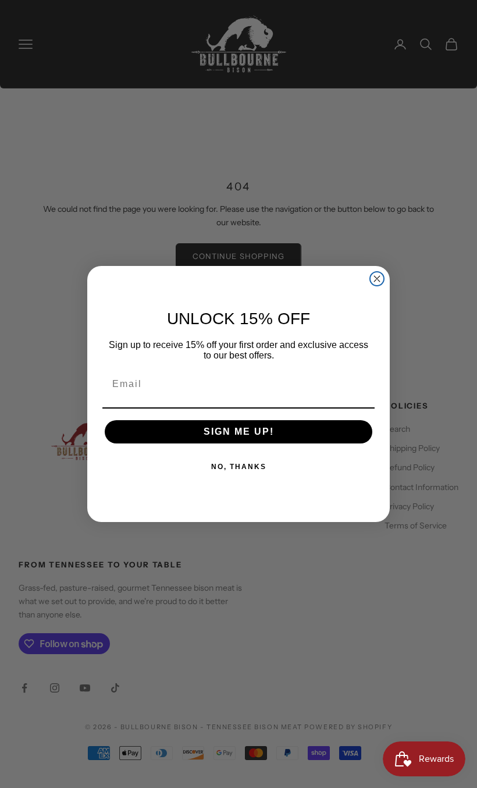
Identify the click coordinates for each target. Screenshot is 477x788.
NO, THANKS (238, 467)
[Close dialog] (377, 279)
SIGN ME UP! (239, 431)
